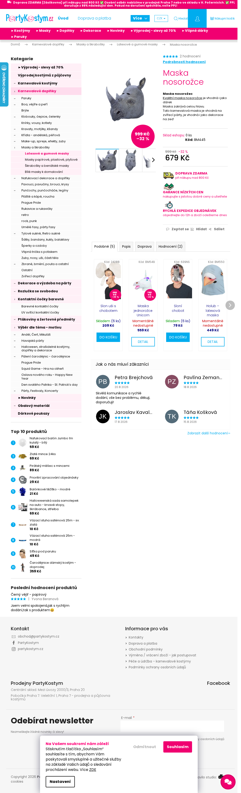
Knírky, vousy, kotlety (36, 123)
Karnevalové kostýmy (37, 83)
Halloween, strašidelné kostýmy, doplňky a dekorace (45, 348)
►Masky (43, 30)
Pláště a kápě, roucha (37, 196)
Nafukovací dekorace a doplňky (45, 178)
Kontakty (136, 637)
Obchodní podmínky (146, 649)
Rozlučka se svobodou (38, 291)
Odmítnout (144, 746)
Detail (143, 341)
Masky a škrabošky (35, 147)
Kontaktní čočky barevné (41, 299)
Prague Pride (31, 203)
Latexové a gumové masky (47, 153)
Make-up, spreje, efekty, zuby (43, 141)
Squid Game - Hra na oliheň (42, 369)
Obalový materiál (33, 405)
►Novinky (116, 30)
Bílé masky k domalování (44, 172)
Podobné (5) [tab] (104, 246)
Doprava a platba (143, 643)
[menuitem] (63, 18)
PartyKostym (28, 642)
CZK (160, 18)
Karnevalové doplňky (37, 91)
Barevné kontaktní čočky (39, 306)
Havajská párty (32, 341)
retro (25, 215)
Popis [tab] (126, 246)
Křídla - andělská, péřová (40, 135)
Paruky (26, 98)
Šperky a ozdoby (34, 246)
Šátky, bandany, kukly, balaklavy (45, 240)
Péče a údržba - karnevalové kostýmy (160, 661)
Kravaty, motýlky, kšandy (39, 129)
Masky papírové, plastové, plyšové (51, 160)
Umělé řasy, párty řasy (38, 227)
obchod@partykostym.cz (38, 636)
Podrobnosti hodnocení (184, 62)
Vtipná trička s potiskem (39, 252)
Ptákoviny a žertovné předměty (46, 319)
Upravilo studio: (205, 777)
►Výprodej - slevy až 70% (153, 30)
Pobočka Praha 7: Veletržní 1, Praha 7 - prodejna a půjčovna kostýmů (60, 697)
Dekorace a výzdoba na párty (44, 283)
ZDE (92, 769)
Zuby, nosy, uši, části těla (39, 258)
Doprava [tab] (145, 246)
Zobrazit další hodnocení (207, 433)
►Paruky (19, 36)
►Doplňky (65, 30)
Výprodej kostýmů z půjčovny (44, 75)
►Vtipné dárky (195, 30)
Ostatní (26, 270)
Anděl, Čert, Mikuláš (36, 335)
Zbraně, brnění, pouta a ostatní (45, 264)
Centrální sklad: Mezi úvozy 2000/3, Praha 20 (48, 690)
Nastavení (60, 781)
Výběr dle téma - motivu (39, 327)
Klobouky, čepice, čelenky (40, 117)
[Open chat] (228, 781)
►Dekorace (90, 30)
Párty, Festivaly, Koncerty (39, 391)
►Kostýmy (20, 30)
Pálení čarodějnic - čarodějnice (45, 356)
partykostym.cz (30, 648)
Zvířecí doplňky (32, 276)
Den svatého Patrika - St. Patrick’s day (49, 385)
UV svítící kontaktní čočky (40, 312)
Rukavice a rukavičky (36, 209)
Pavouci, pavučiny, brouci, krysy (45, 184)
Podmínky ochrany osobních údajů (157, 667)
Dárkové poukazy (33, 413)
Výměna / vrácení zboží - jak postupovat (162, 655)
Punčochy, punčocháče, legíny (44, 190)
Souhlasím (178, 746)
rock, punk (29, 221)
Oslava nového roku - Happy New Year (46, 376)
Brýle (25, 110)
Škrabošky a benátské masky (47, 166)
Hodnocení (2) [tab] (171, 246)
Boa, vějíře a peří (34, 104)
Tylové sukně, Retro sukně (40, 233)
